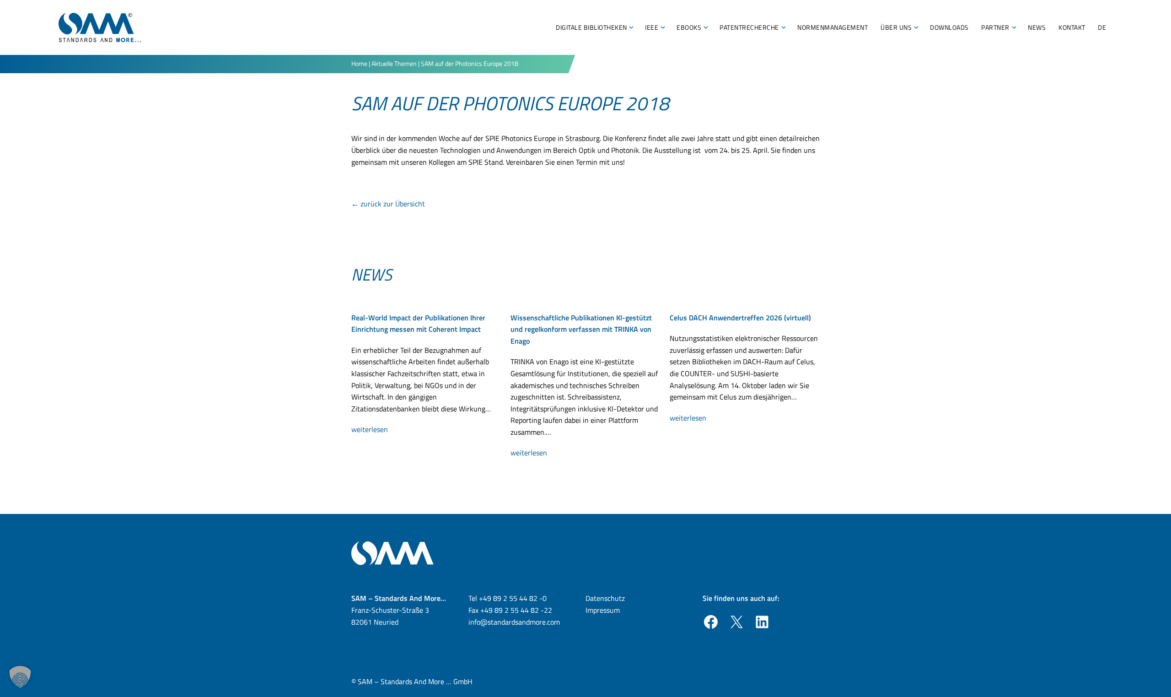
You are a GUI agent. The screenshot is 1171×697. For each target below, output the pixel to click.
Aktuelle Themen (394, 63)
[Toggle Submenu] (631, 27)
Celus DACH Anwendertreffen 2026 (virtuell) (740, 317)
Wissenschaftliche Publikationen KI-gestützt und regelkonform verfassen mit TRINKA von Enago (581, 329)
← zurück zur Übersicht (388, 203)
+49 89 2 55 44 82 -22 (516, 610)
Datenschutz (605, 598)
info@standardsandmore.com (514, 621)
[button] (20, 677)
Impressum (603, 610)
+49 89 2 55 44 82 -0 (513, 598)
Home (359, 63)
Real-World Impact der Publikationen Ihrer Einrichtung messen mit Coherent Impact (418, 323)
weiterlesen (372, 430)
